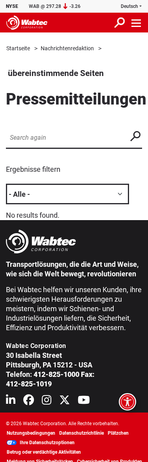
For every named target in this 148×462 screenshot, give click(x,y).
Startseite (18, 48)
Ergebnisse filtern (33, 169)
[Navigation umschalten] (136, 23)
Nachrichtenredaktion (67, 48)
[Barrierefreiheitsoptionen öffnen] (127, 402)
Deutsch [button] (129, 6)
